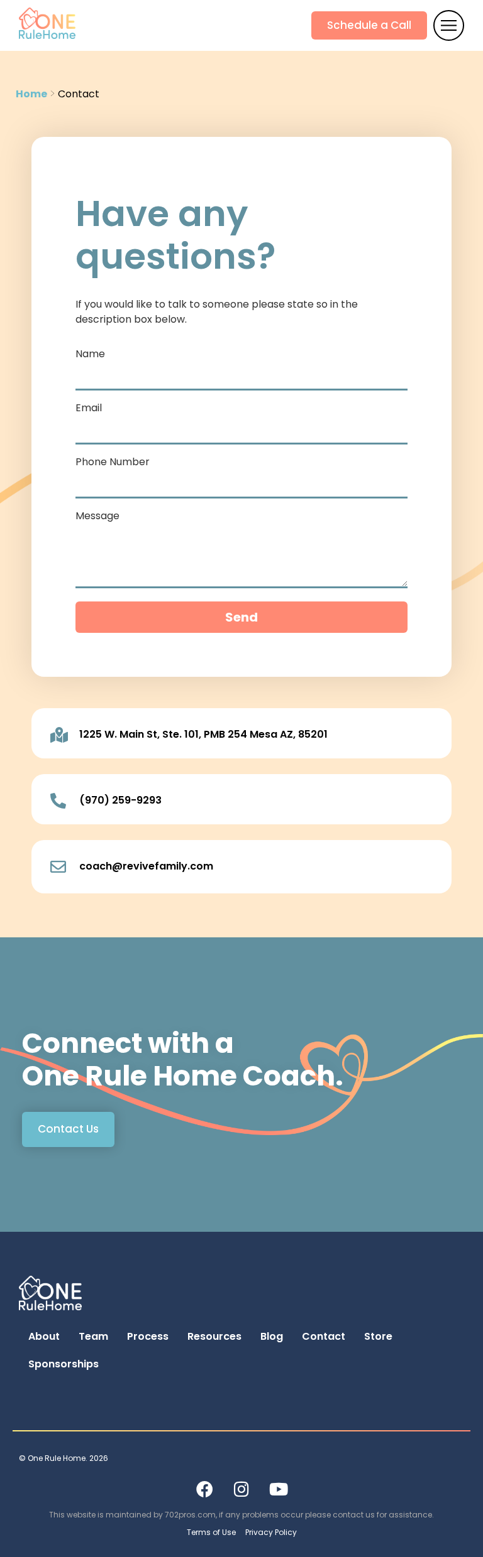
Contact (323, 1336)
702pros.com (190, 1514)
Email (88, 409)
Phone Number (112, 463)
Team (93, 1336)
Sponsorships (63, 1364)
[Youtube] (279, 1489)
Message (97, 517)
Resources (214, 1336)
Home (31, 93)
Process (148, 1336)
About (44, 1336)
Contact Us (68, 1128)
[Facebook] (204, 1489)
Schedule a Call (369, 25)
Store (378, 1336)
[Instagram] (241, 1489)
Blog (271, 1336)
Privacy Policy (271, 1532)
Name (90, 355)
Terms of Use (211, 1532)
